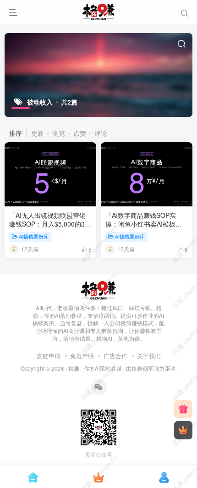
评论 (100, 133)
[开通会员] (183, 430)
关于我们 (149, 355)
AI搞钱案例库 (34, 236)
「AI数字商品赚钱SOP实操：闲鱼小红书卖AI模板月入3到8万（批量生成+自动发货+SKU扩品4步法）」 (146, 229)
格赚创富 (142, 368)
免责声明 (82, 355)
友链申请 (48, 355)
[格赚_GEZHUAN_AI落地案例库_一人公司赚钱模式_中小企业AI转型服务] (98, 289)
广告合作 (115, 355)
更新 (37, 133)
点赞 (79, 133)
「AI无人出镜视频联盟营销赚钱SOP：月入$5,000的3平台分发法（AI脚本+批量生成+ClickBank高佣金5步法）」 (50, 229)
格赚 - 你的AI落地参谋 (95, 368)
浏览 (58, 133)
